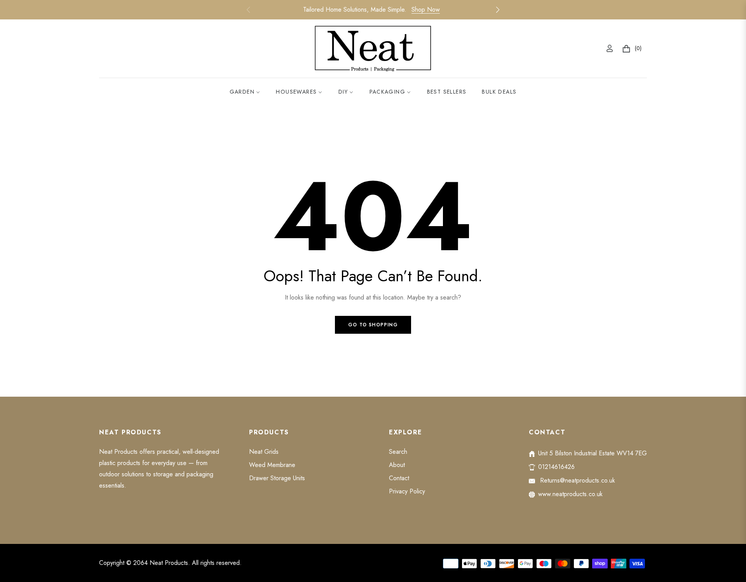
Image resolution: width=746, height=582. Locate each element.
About (397, 464)
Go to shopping (373, 324)
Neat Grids (264, 451)
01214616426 (556, 466)
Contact (399, 478)
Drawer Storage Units (277, 478)
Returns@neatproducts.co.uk (576, 480)
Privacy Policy (407, 491)
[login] (609, 48)
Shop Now (425, 9)
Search (398, 451)
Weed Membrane (272, 464)
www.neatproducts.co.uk (570, 494)
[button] (497, 9)
